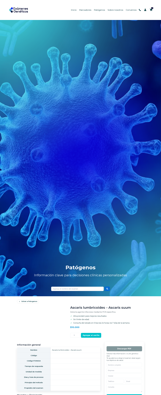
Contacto (140, 10)
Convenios (131, 10)
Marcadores (85, 10)
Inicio (74, 10)
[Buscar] (107, 289)
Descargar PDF (124, 349)
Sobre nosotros (115, 10)
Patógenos (99, 10)
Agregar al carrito (91, 335)
